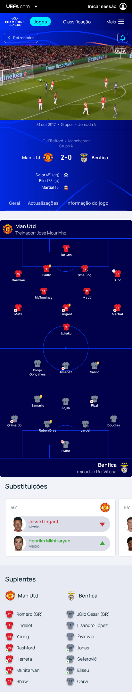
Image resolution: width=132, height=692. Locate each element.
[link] (40, 21)
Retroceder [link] (23, 37)
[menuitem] (42, 21)
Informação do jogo (87, 203)
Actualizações (43, 203)
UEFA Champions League (14, 21)
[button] (114, 21)
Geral (14, 203)
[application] (66, 82)
